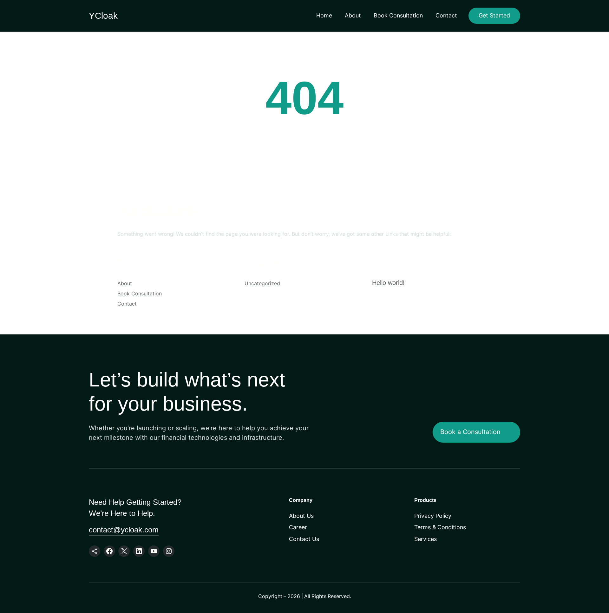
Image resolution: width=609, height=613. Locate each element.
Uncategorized (262, 283)
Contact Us (304, 539)
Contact (446, 15)
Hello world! (388, 282)
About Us (301, 515)
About (353, 15)
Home (324, 15)
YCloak (103, 16)
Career (298, 527)
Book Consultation (398, 15)
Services (425, 539)
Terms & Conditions (440, 527)
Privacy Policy (432, 515)
